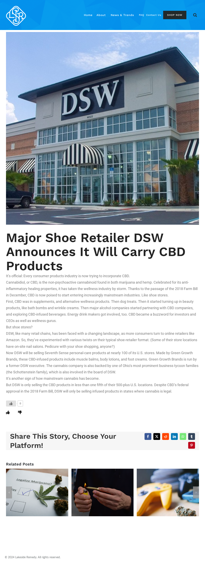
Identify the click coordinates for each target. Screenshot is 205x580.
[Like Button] (11, 404)
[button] (195, 15)
